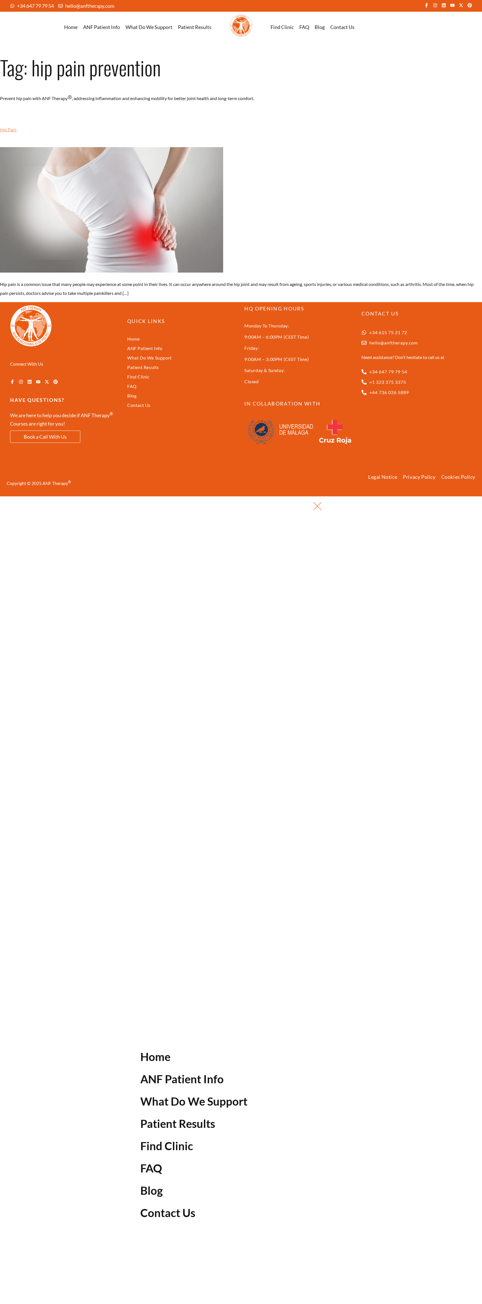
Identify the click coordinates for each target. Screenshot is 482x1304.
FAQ (304, 27)
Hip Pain (8, 129)
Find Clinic (282, 27)
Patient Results (194, 27)
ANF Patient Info (101, 27)
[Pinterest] (469, 5)
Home (71, 27)
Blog (320, 27)
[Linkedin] (444, 5)
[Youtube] (452, 5)
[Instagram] (435, 5)
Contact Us (342, 27)
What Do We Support (149, 27)
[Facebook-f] (426, 5)
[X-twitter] (461, 5)
